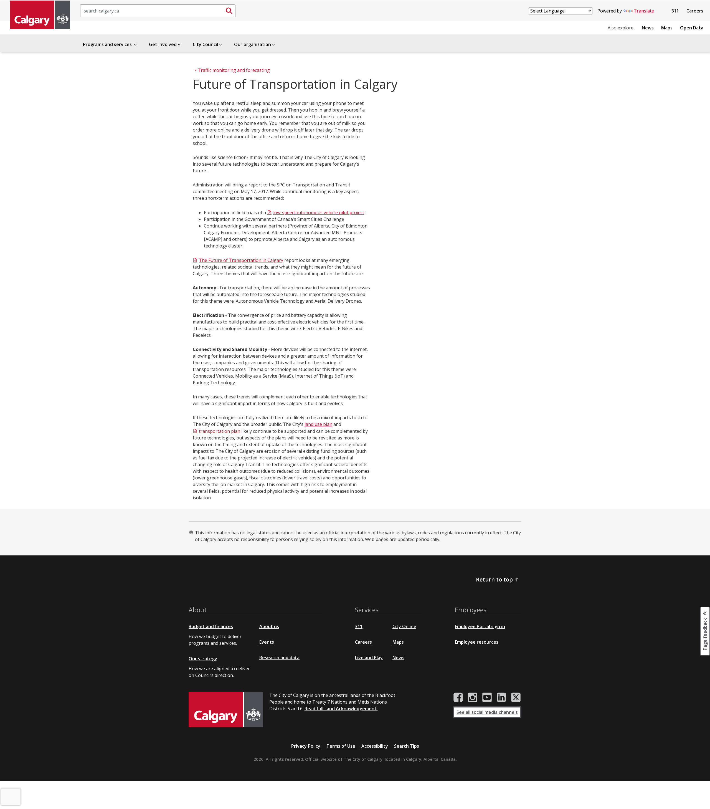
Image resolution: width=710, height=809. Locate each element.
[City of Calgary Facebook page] (458, 697)
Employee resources (476, 642)
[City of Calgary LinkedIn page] (501, 697)
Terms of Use (340, 746)
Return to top (494, 579)
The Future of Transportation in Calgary (241, 260)
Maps (667, 28)
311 (675, 11)
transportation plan (219, 431)
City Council (205, 44)
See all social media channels (487, 712)
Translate (644, 11)
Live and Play (369, 657)
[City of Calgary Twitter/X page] (515, 697)
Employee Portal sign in (480, 626)
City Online (404, 626)
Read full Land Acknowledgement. (341, 709)
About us (269, 626)
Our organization (252, 44)
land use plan (318, 424)
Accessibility (374, 746)
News (648, 28)
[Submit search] (229, 11)
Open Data (691, 28)
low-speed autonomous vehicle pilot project (318, 212)
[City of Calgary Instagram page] (472, 697)
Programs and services (108, 44)
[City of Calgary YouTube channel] (487, 697)
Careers (694, 11)
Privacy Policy (305, 746)
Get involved (163, 44)
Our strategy (203, 659)
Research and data (279, 657)
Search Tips (406, 746)
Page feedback (705, 634)
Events (266, 642)
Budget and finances (211, 626)
